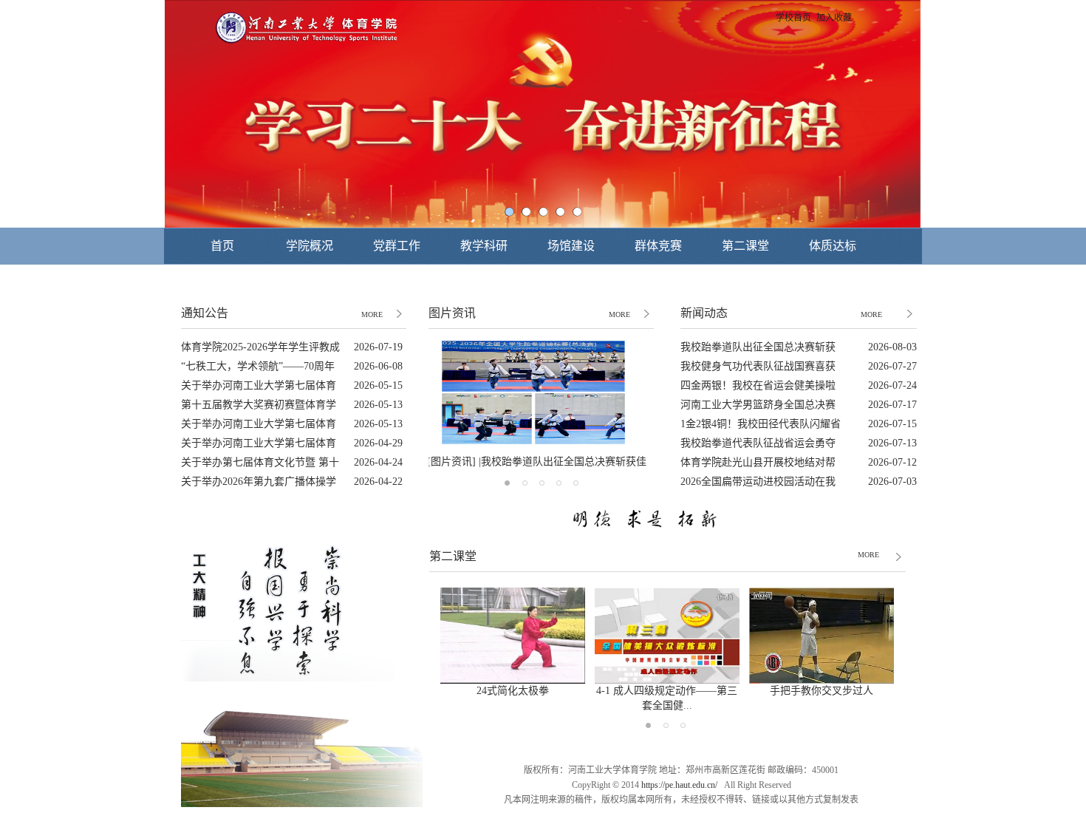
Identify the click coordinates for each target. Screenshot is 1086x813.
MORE (372, 314)
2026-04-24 (378, 462)
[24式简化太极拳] (512, 679)
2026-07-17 (892, 404)
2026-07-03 (892, 481)
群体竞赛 (658, 245)
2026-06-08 (378, 366)
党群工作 (396, 245)
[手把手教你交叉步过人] (821, 679)
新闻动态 (704, 313)
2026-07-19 (378, 347)
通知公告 (204, 313)
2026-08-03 (892, 347)
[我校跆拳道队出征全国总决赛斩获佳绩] (533, 441)
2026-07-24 (892, 385)
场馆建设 (571, 245)
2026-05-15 (378, 385)
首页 (222, 245)
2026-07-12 (892, 462)
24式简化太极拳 (513, 690)
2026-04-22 (378, 481)
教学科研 (484, 245)
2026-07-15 (892, 423)
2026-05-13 (378, 404)
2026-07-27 (892, 366)
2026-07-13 (892, 443)
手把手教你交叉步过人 (821, 690)
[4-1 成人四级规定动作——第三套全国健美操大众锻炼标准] (667, 679)
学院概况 (309, 245)
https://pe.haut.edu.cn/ (679, 785)
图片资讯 (452, 313)
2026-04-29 (378, 443)
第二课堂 (745, 245)
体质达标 (832, 245)
